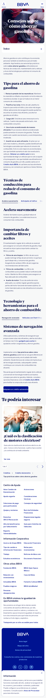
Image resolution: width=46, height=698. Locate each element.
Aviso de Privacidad (31, 691)
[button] (42, 466)
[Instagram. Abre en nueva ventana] (26, 667)
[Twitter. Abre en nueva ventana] (20, 667)
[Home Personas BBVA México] (23, 4)
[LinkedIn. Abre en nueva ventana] (31, 667)
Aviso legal (23, 641)
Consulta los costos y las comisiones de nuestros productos (23, 658)
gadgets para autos (26, 341)
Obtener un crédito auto (19, 154)
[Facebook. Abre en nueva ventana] (15, 667)
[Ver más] (23, 419)
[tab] (10, 201)
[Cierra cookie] (42, 673)
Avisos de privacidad (23, 650)
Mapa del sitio (23, 646)
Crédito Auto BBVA (10, 164)
